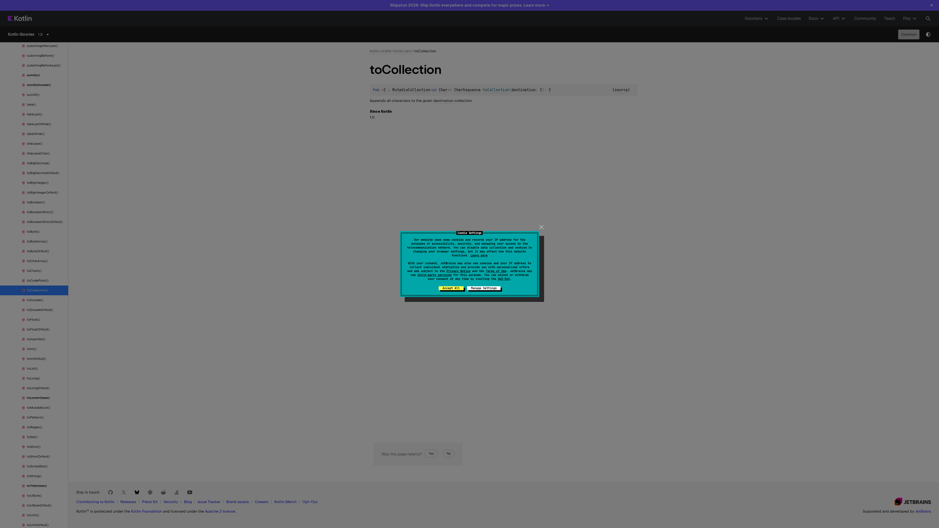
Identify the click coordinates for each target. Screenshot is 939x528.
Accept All (451, 288)
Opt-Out (504, 279)
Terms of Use (496, 271)
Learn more (479, 255)
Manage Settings (484, 288)
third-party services (434, 275)
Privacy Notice (458, 271)
